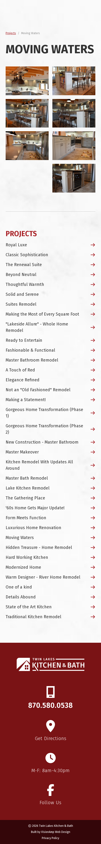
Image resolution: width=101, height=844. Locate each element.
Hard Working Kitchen (27, 557)
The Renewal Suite (24, 264)
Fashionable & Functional (30, 350)
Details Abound (21, 597)
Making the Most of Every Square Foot (42, 314)
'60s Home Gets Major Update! (35, 508)
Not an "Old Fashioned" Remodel (38, 389)
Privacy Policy (50, 838)
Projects (11, 33)
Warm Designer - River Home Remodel (43, 577)
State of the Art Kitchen (29, 606)
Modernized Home (23, 567)
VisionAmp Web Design (55, 832)
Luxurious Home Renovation (33, 527)
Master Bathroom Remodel (32, 360)
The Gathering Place (25, 498)
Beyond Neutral (21, 274)
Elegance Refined (22, 380)
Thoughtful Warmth (25, 284)
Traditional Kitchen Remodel (33, 616)
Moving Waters (20, 537)
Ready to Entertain (24, 340)
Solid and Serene (22, 294)
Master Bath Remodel (27, 478)
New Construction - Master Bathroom (42, 442)
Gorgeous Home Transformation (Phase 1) (44, 413)
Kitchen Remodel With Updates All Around (39, 465)
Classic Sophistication (27, 254)
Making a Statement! (26, 399)
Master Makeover (22, 452)
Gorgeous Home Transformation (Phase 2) (44, 429)
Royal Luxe (16, 244)
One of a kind (19, 587)
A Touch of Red (20, 370)
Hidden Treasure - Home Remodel (39, 547)
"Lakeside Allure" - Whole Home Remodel (37, 327)
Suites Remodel (21, 304)
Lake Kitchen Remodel (28, 488)
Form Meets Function (26, 517)
